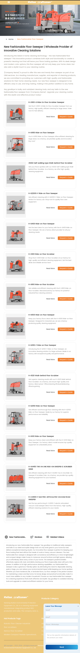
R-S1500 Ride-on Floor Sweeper (41, 315)
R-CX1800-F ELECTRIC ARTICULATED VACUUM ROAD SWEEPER (49, 498)
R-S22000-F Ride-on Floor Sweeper (43, 193)
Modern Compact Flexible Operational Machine (20, 634)
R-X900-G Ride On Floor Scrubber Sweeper (46, 102)
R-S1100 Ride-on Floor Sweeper (41, 436)
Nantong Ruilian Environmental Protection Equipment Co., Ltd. (26, 646)
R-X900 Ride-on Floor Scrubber (41, 254)
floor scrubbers (10, 627)
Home (11, 39)
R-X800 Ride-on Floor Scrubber (41, 284)
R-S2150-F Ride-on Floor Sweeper (42, 345)
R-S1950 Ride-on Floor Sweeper (41, 132)
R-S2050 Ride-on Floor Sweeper (42, 406)
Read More (50, 117)
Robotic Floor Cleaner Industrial (17, 623)
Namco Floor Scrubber (13, 631)
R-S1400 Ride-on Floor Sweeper (41, 223)
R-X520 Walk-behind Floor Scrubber (44, 375)
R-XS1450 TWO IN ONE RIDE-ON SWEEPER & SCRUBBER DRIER (50, 468)
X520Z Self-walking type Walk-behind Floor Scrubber (50, 163)
